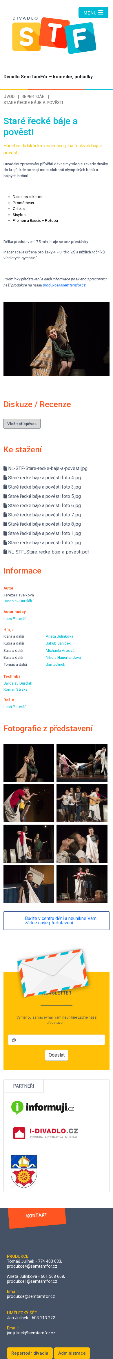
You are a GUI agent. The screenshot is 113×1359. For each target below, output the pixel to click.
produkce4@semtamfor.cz (32, 1266)
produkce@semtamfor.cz (64, 285)
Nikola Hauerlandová (63, 657)
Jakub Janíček (58, 643)
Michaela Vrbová (60, 650)
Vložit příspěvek (22, 423)
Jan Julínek (55, 664)
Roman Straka (15, 689)
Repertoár (33, 96)
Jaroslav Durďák (17, 600)
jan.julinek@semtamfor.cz (31, 1333)
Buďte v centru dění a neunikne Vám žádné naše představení (60, 921)
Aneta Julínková (59, 636)
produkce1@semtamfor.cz (32, 1281)
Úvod (8, 96)
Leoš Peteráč (14, 618)
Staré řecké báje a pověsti (33, 102)
